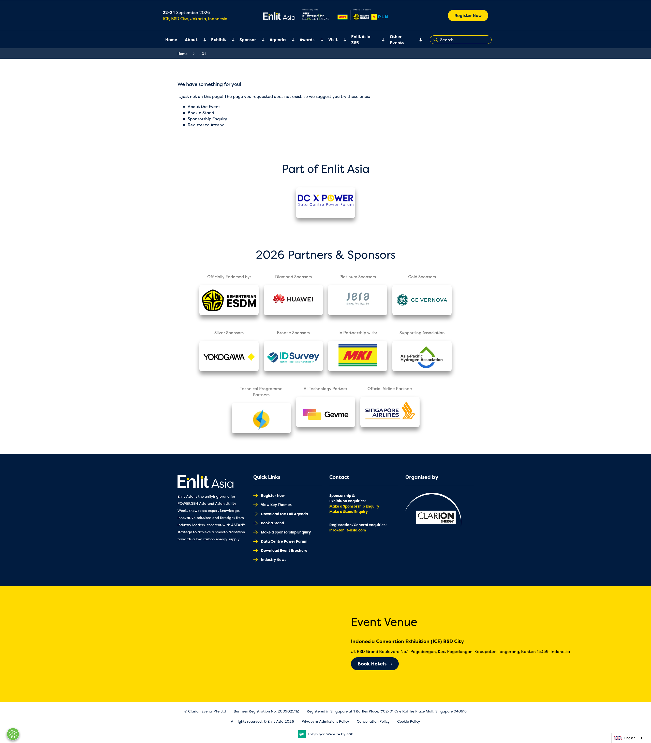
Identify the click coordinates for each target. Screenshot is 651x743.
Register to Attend (206, 125)
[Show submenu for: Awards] (319, 39)
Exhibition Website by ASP (330, 734)
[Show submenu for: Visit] (342, 39)
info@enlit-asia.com (347, 530)
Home (171, 39)
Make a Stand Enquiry (348, 511)
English (629, 738)
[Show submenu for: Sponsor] (260, 39)
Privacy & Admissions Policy (325, 721)
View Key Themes (276, 504)
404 (202, 53)
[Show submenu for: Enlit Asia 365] (380, 40)
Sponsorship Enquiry (207, 119)
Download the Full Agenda (284, 513)
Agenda (278, 39)
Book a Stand (201, 112)
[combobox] (628, 738)
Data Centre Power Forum (284, 541)
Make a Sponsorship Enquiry (286, 532)
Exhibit (218, 39)
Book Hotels (372, 663)
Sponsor (248, 39)
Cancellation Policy (373, 721)
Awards (307, 39)
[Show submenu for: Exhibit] (230, 39)
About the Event (204, 106)
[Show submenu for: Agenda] (290, 39)
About (191, 39)
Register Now (468, 15)
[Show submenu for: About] (202, 39)
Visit (332, 39)
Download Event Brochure (284, 550)
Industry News (273, 559)
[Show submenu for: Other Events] (417, 40)
